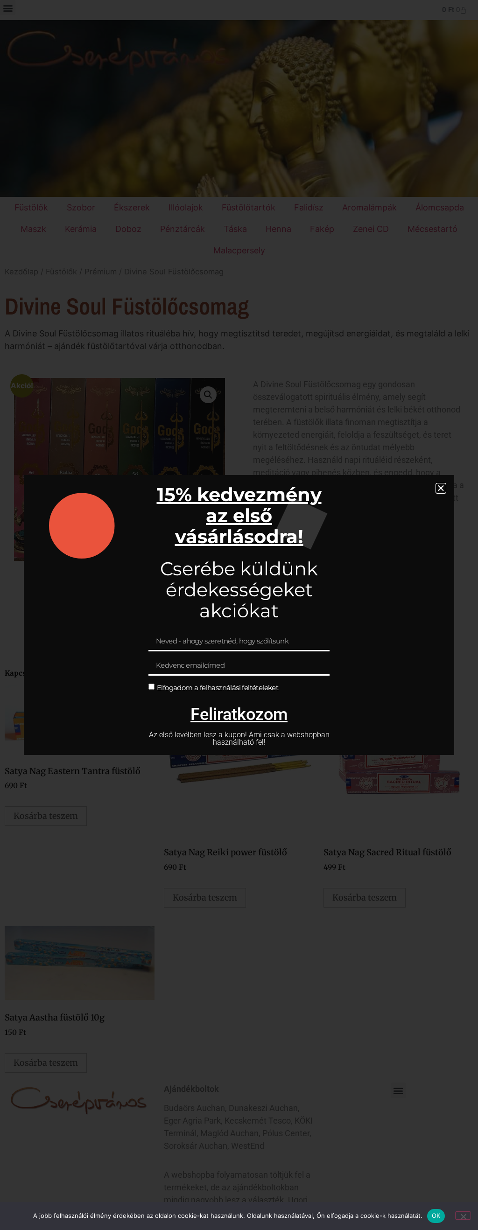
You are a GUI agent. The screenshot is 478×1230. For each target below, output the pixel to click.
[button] (441, 488)
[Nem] (463, 1215)
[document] (239, 615)
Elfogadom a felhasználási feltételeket (217, 687)
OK (436, 1215)
